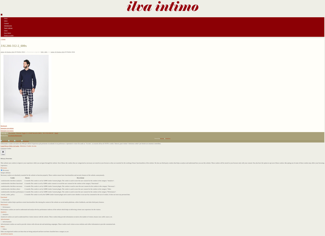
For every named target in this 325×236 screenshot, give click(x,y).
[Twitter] (11, 141)
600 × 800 (44, 52)
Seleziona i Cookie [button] (25, 146)
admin (2, 52)
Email (56, 133)
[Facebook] (4, 141)
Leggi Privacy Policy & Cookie (10, 146)
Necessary (6, 170)
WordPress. (168, 138)
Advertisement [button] (5, 219)
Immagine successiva (7, 131)
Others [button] (3, 226)
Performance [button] (4, 204)
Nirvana (162, 138)
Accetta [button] (34, 146)
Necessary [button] (4, 168)
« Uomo (3, 39)
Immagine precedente (7, 128)
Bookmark (4, 126)
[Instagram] (25, 141)
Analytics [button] (3, 212)
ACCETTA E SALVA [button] (7, 234)
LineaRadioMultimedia (15, 135)
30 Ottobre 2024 (10, 52)
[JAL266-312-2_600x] (26, 122)
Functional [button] (4, 197)
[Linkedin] (17, 141)
